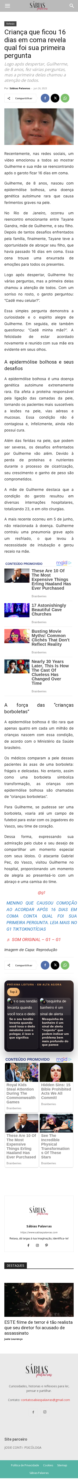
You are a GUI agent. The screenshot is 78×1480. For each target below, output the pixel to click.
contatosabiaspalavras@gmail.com (45, 1400)
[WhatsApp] (65, 98)
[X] (55, 98)
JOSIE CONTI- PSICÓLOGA (22, 1447)
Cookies (48, 1465)
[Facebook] (45, 98)
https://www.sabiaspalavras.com (39, 1232)
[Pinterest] (48, 1245)
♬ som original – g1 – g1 (33, 939)
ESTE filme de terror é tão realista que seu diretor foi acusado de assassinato (38, 1328)
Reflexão (10, 23)
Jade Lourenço (13, 1339)
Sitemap (62, 1465)
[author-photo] (39, 1220)
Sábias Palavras (20, 88)
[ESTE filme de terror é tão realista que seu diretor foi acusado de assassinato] (39, 1285)
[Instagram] (39, 1245)
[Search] (72, 6)
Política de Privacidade (25, 1465)
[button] (7, 6)
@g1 (41, 892)
